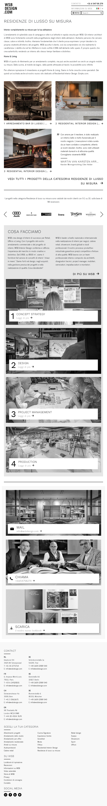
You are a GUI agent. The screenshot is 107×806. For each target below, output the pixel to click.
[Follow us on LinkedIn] (15, 794)
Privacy (7, 776)
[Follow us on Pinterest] (19, 794)
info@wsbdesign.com (14, 668)
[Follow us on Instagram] (5, 794)
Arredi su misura (10, 744)
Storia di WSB (9, 773)
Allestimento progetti (12, 732)
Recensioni (8, 765)
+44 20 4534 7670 (14, 716)
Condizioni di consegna (13, 779)
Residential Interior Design (48, 747)
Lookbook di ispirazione (13, 762)
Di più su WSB (84, 274)
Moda (40, 741)
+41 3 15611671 (12, 699)
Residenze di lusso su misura (49, 750)
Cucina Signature (44, 732)
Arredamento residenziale (13, 741)
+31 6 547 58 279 (95, 3)
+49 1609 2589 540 (38, 665)
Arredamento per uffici (12, 738)
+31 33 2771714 (12, 665)
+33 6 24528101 (12, 682)
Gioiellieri (41, 738)
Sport (73, 741)
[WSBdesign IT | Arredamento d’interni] (10, 8)
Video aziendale (10, 770)
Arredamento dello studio (13, 735)
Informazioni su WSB (81, 8)
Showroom (75, 738)
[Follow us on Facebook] (10, 794)
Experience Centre (44, 735)
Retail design (76, 732)
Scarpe (73, 735)
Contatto (76, 3)
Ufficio (73, 744)
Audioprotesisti (10, 747)
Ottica (40, 744)
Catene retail (9, 750)
